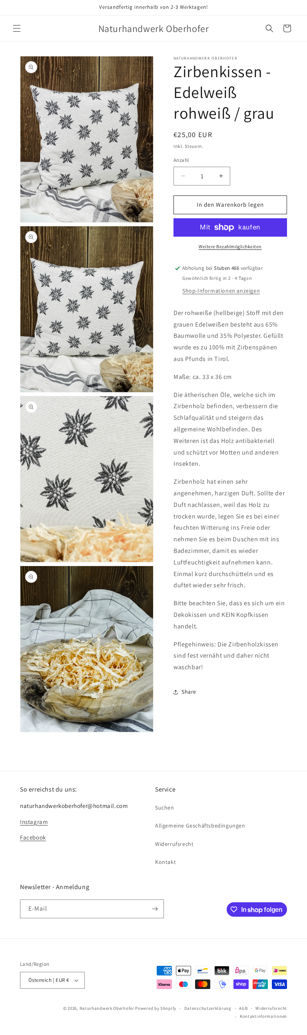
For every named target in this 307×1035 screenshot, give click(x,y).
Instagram (34, 822)
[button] (17, 28)
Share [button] (188, 691)
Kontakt (165, 861)
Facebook (33, 837)
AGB (243, 1008)
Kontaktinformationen (263, 1016)
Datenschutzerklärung (207, 1008)
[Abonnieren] (154, 908)
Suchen (164, 807)
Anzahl (181, 160)
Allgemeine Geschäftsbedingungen (200, 825)
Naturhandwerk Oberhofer (107, 1008)
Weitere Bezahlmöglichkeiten (230, 246)
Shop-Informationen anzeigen (221, 290)
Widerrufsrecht (174, 844)
